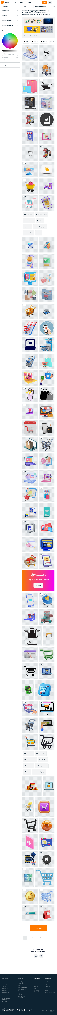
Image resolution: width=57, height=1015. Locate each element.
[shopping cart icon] (44, 877)
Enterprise (5, 988)
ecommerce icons (28, 233)
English (47, 982)
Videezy (4, 986)
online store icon (28, 753)
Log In (50, 2)
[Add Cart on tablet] (46, 561)
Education (4, 990)
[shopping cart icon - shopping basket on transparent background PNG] (46, 86)
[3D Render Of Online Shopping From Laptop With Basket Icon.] (30, 69)
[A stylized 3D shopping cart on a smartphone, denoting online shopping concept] (46, 311)
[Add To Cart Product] (46, 261)
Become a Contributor (37, 991)
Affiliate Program (22, 987)
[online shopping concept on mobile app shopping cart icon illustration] (30, 136)
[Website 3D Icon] (46, 544)
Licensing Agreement (21, 982)
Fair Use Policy (50, 1011)
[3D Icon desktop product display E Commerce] (30, 378)
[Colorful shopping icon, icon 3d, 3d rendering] (46, 461)
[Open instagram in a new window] (19, 1009)
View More (46, 29)
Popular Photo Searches (21, 993)
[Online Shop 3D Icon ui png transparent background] (30, 617)
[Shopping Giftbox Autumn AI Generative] (32, 786)
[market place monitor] (30, 278)
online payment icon (42, 766)
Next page (38, 928)
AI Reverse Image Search (6, 995)
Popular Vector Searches (22, 990)
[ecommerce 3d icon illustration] (30, 294)
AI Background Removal (6, 998)
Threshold (5, 58)
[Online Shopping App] (30, 600)
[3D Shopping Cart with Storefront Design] (30, 328)
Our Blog (36, 988)
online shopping (28, 214)
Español (47, 984)
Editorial (29, 2)
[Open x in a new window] (29, 1009)
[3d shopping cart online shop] (46, 69)
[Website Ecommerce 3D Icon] (46, 842)
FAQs (35, 982)
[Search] (50, 6)
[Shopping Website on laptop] (30, 461)
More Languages (49, 992)
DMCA (19, 985)
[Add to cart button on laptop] (30, 478)
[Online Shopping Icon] (48, 786)
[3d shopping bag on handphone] (46, 494)
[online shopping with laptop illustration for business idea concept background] (30, 411)
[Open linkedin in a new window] (22, 1009)
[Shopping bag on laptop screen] (30, 444)
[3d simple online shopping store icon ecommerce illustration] (30, 394)
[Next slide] (52, 42)
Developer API (5, 992)
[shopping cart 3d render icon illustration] (30, 428)
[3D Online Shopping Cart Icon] (28, 807)
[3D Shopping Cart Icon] (30, 311)
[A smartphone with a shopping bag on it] (46, 428)
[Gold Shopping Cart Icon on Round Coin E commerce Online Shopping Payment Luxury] (30, 896)
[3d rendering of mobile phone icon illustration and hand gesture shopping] (30, 261)
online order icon (28, 766)
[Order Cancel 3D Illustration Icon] (46, 528)
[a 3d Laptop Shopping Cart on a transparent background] (46, 671)
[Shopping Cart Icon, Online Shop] (46, 169)
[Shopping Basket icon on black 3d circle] (46, 859)
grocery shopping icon (40, 227)
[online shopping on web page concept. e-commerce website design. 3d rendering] (30, 544)
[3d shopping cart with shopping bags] (30, 561)
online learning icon (41, 214)
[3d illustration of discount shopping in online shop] (46, 244)
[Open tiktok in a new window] (26, 1009)
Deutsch (47, 988)
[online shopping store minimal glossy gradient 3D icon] (28, 877)
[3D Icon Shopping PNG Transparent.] (30, 528)
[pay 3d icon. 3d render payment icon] (46, 378)
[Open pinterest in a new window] (24, 1009)
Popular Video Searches (21, 997)
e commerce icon (40, 753)
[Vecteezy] (2, 2)
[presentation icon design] (46, 708)
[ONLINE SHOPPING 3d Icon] (28, 690)
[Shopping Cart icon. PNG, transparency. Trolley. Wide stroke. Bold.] (46, 742)
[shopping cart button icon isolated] (46, 825)
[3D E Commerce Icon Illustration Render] (46, 294)
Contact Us (36, 984)
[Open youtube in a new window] (31, 1009)
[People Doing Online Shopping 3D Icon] (48, 636)
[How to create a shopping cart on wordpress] (46, 411)
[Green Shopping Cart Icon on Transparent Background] (46, 654)
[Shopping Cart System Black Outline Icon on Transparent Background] (30, 671)
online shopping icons (29, 760)
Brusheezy (5, 982)
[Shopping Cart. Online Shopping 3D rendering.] (46, 361)
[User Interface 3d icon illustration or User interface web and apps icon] (44, 807)
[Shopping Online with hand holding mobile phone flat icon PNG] (46, 328)
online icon (27, 772)
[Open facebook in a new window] (17, 1009)
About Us (36, 986)
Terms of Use (44, 1010)
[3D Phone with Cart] (46, 344)
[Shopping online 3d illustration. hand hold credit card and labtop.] (46, 725)
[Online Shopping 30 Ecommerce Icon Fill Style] (30, 344)
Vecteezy (4, 984)
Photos (14, 2)
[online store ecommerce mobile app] (30, 708)
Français (47, 990)
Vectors (7, 2)
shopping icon (42, 760)
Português (47, 986)
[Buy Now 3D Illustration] (30, 494)
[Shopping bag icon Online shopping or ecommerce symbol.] (46, 394)
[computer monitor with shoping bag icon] (32, 636)
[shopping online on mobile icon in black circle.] (46, 119)
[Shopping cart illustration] (30, 825)
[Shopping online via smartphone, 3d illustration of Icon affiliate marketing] (30, 53)
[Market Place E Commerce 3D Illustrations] (46, 511)
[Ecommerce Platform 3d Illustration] (30, 169)
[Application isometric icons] (30, 842)
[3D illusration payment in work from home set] (30, 859)
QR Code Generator (4, 1002)
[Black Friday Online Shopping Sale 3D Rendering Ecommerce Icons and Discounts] (30, 103)
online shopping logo (39, 772)
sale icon (39, 233)
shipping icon (27, 227)
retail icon (40, 220)
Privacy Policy (52, 1010)
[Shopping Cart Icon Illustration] (30, 742)
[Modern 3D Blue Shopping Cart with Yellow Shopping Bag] (46, 600)
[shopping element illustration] (30, 203)
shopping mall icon (29, 220)
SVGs (27, 41)
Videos (21, 2)
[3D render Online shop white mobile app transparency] (30, 511)
